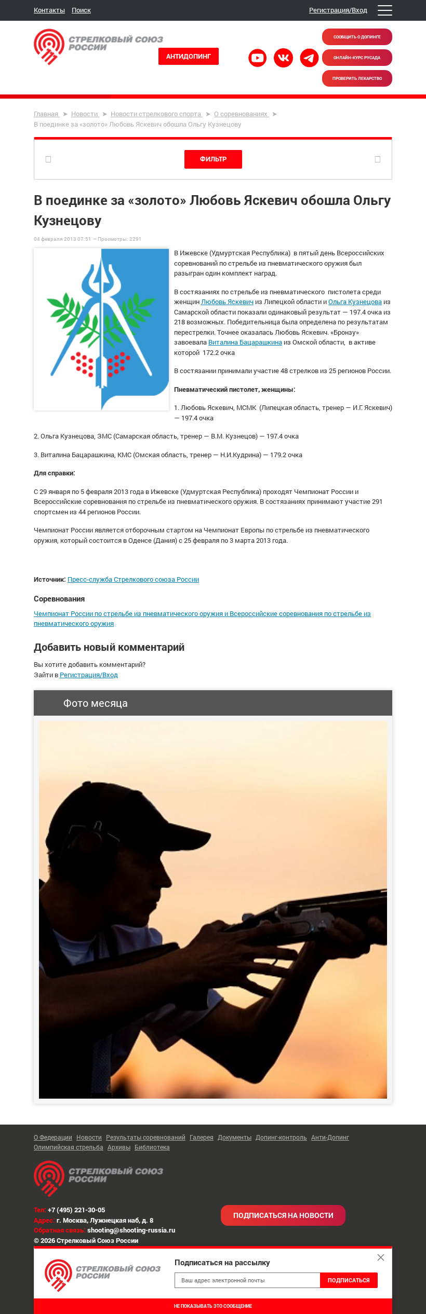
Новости (89, 1137)
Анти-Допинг (330, 1137)
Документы (234, 1137)
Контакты (49, 10)
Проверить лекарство (357, 78)
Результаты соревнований (145, 1137)
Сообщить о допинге (357, 36)
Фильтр (213, 158)
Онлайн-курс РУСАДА (357, 57)
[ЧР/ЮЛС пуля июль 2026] (213, 909)
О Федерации (53, 1137)
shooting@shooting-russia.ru (131, 1230)
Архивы (119, 1147)
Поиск (81, 10)
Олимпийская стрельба (68, 1147)
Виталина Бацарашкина (245, 342)
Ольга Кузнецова (355, 301)
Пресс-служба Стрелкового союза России (133, 579)
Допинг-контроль (281, 1137)
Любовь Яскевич (227, 301)
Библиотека (152, 1147)
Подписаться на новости (283, 1215)
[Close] (380, 1257)
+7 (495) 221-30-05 (76, 1209)
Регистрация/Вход (338, 10)
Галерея (202, 1137)
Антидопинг (188, 56)
